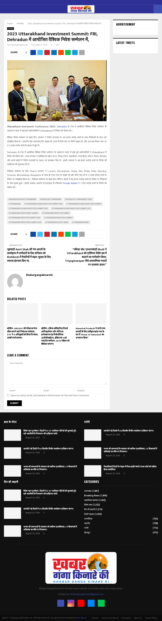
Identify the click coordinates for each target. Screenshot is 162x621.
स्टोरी (86, 528)
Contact (95, 618)
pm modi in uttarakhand (50, 199)
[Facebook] (60, 603)
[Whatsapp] (101, 603)
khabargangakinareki (19, 45)
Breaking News (92, 495)
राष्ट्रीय (87, 523)
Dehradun (62, 126)
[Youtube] (81, 603)
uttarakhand (15, 204)
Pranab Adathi (70, 183)
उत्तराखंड (10, 28)
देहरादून (87, 532)
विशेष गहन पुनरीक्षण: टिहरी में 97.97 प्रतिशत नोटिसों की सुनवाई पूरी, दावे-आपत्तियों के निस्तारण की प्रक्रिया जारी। (49, 432)
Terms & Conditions (110, 618)
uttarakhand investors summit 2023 (25, 222)
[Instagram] (70, 603)
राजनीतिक (88, 518)
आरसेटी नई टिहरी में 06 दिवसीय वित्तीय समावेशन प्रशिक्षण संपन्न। (48, 448)
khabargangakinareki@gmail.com (87, 594)
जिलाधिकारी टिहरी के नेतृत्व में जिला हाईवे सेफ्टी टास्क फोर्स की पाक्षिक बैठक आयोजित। (130, 468)
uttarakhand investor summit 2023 (24, 218)
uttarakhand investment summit (23, 213)
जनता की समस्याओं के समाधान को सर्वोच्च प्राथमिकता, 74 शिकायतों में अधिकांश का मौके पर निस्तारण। (50, 468)
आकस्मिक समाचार (91, 500)
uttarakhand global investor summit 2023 (43, 204)
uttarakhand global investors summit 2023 (28, 208)
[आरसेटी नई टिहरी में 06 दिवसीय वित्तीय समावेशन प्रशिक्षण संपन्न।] (12, 453)
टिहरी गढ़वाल (89, 514)
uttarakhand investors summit (58, 218)
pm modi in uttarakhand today (78, 199)
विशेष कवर (88, 504)
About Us (138, 618)
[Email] (91, 603)
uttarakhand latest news (56, 222)
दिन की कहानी (89, 509)
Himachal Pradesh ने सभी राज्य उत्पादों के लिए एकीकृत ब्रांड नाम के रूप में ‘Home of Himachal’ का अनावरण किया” (90, 333)
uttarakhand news (80, 222)
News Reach (81, 618)
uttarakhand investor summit (56, 213)
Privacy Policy (151, 618)
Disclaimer (126, 618)
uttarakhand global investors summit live (71, 208)
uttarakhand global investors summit (83, 204)
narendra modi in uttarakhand (22, 199)
